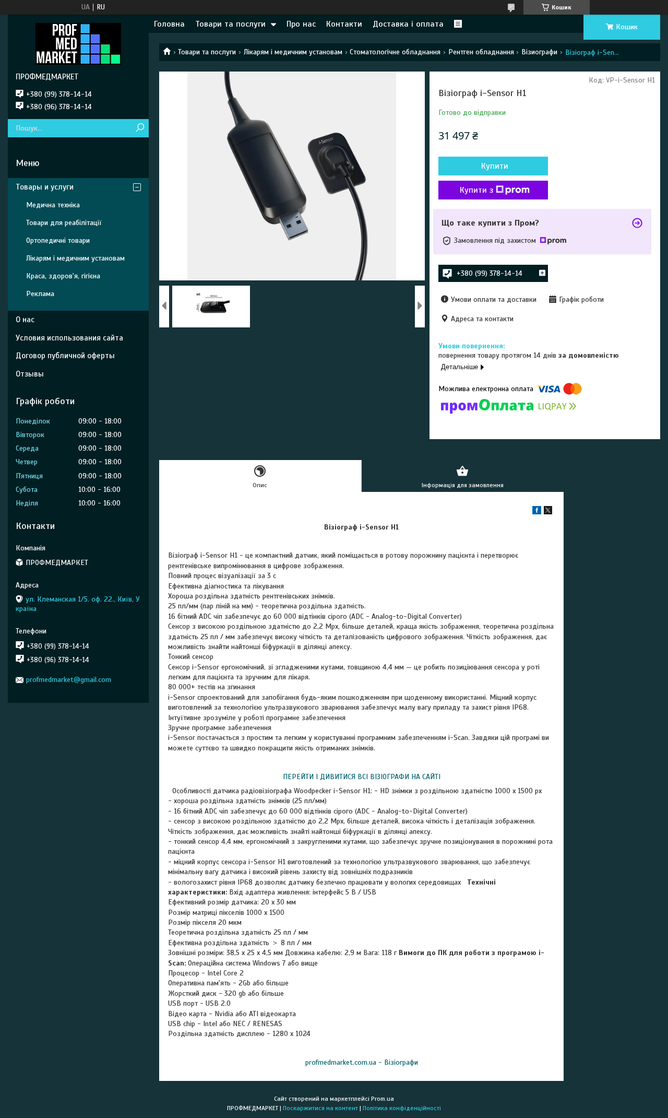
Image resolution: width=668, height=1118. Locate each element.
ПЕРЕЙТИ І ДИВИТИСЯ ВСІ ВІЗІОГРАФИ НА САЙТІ (361, 776)
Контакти (344, 24)
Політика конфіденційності (402, 1108)
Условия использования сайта (69, 338)
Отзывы (30, 374)
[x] (548, 512)
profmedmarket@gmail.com (68, 679)
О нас (25, 319)
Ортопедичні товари (58, 240)
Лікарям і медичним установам (293, 52)
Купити (494, 166)
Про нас (301, 24)
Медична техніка (53, 205)
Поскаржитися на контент (320, 1108)
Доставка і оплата (408, 24)
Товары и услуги (45, 187)
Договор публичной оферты (65, 355)
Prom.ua (382, 1098)
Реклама (40, 293)
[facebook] (536, 512)
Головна (169, 24)
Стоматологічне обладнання (395, 52)
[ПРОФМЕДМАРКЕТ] (78, 43)
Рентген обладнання (481, 52)
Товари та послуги (230, 24)
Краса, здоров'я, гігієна (63, 276)
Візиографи (539, 52)
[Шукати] (139, 128)
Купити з (476, 190)
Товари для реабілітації (64, 222)
